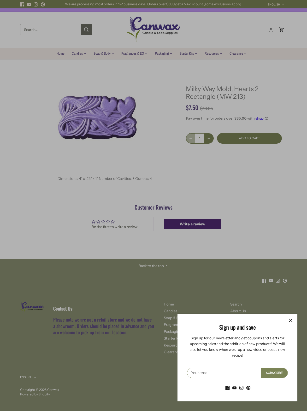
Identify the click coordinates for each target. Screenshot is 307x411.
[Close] (290, 320)
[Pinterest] (248, 387)
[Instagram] (241, 387)
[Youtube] (234, 387)
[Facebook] (227, 387)
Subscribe (274, 373)
